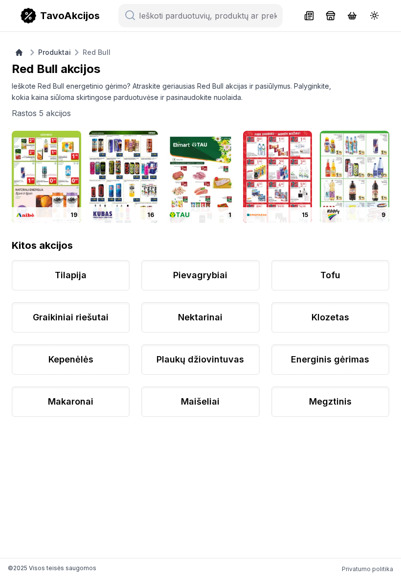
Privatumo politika (367, 569)
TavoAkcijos (70, 16)
